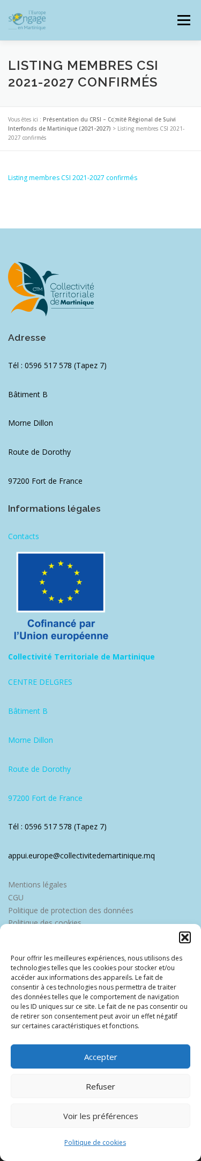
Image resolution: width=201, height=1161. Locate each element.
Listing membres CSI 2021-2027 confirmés (72, 177)
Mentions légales (37, 884)
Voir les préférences (100, 1115)
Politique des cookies (44, 923)
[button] (185, 937)
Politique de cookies (95, 1142)
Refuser (100, 1086)
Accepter (100, 1056)
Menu (183, 20)
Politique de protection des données (70, 910)
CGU (16, 897)
